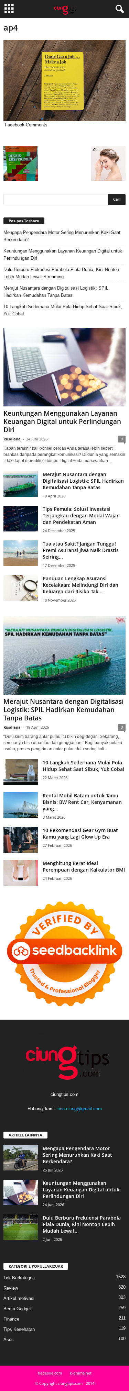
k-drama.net (81, 1373)
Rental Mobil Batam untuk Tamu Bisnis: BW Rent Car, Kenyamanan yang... (82, 802)
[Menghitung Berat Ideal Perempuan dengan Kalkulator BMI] (20, 873)
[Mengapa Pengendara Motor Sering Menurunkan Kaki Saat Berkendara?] (20, 1158)
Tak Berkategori (19, 1277)
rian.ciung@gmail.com (79, 1108)
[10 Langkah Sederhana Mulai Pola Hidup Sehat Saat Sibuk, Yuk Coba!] (20, 772)
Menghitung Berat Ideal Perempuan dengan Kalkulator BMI (84, 866)
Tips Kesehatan (19, 1329)
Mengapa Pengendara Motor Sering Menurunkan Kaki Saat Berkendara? (61, 236)
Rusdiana (12, 438)
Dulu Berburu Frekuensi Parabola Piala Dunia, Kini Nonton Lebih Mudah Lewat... (82, 1224)
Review (10, 1288)
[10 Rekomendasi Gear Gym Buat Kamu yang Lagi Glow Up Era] (20, 840)
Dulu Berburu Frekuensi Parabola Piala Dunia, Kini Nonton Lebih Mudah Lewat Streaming (61, 273)
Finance (11, 1319)
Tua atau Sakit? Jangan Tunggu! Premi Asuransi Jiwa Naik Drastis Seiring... (81, 550)
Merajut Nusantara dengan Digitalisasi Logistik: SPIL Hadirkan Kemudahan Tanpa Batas (55, 291)
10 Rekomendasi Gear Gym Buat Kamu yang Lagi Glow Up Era (80, 833)
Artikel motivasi (18, 1298)
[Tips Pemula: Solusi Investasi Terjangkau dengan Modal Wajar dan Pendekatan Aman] (20, 518)
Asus (8, 1339)
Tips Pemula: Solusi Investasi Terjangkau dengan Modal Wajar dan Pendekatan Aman (81, 515)
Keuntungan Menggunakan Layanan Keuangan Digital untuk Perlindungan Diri (62, 254)
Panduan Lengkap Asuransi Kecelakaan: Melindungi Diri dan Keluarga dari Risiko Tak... (80, 585)
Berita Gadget (17, 1308)
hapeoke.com (50, 1373)
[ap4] (64, 80)
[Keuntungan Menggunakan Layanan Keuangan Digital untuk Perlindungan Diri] (64, 367)
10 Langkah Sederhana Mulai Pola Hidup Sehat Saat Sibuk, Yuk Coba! (62, 310)
